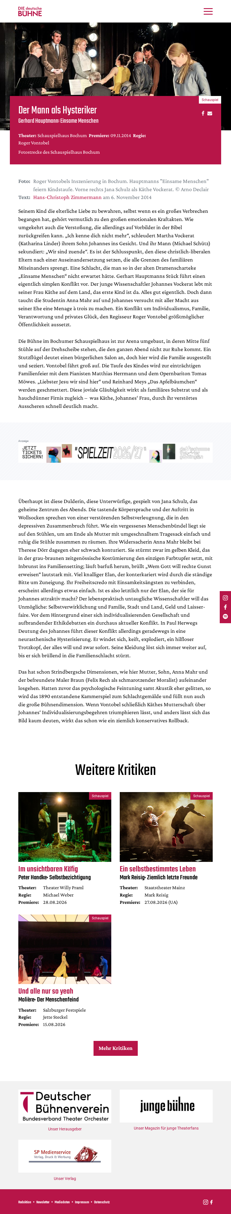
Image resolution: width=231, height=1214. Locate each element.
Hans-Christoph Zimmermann (67, 197)
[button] (202, 113)
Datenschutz (102, 1202)
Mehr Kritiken (115, 1048)
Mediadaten (62, 1202)
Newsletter (43, 1202)
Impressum (82, 1202)
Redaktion (24, 1202)
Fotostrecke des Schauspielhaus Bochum (59, 152)
